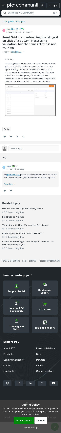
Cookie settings (29, 260)
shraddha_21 (12, 29)
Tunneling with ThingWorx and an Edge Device (25, 225)
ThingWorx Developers (14, 21)
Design (7, 129)
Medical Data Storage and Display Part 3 (22, 208)
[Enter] (4, 13)
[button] (3, 6)
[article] (30, 178)
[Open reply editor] (30, 148)
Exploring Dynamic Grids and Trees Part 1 (23, 233)
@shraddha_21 (13, 174)
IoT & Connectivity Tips (13, 212)
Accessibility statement (49, 260)
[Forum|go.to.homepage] (20, 5)
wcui (9, 166)
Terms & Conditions (10, 260)
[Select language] (42, 5)
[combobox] (30, 13)
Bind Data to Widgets (13, 217)
